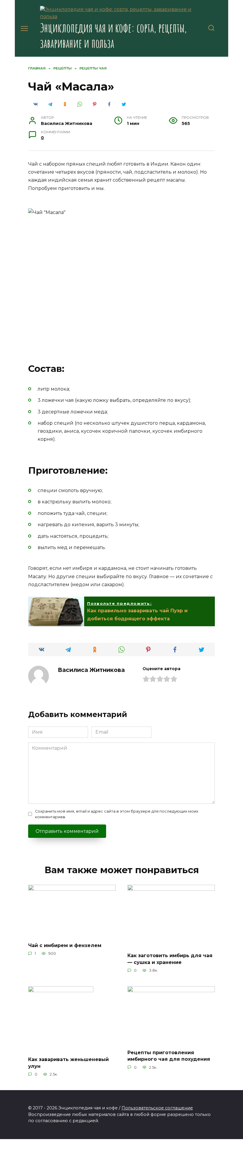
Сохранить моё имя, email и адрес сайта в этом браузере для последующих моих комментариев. (116, 814)
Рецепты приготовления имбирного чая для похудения (168, 1056)
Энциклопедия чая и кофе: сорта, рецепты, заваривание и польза (113, 35)
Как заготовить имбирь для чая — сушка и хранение (169, 959)
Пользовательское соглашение (157, 1108)
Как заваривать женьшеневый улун (68, 1063)
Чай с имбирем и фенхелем (64, 945)
